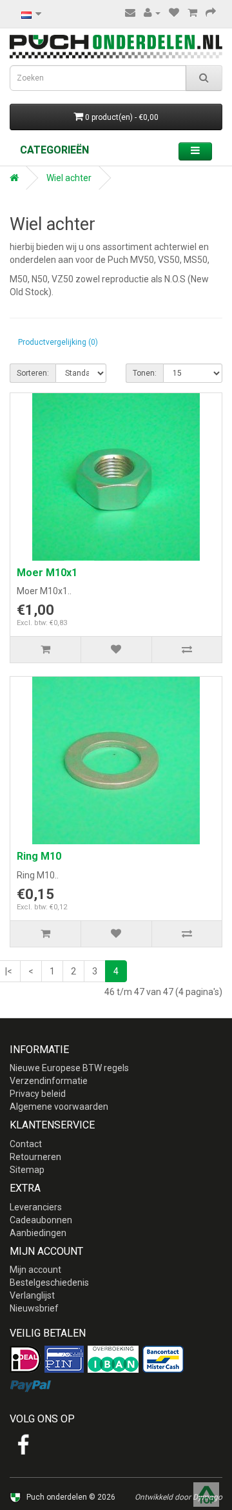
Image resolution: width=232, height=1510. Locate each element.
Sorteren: (33, 373)
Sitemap (27, 1170)
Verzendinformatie (49, 1081)
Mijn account (35, 1269)
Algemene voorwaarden (59, 1106)
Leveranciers (36, 1207)
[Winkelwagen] (192, 13)
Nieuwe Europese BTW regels (69, 1068)
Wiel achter (69, 178)
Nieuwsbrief (34, 1308)
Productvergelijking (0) (58, 342)
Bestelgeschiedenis (49, 1282)
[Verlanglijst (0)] (174, 13)
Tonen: (145, 373)
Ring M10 (39, 856)
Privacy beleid (38, 1094)
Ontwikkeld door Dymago (178, 1497)
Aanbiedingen (38, 1233)
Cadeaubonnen (41, 1220)
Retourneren (35, 1157)
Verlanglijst (32, 1295)
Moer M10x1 (47, 572)
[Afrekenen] (211, 13)
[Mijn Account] (152, 13)
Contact (26, 1144)
